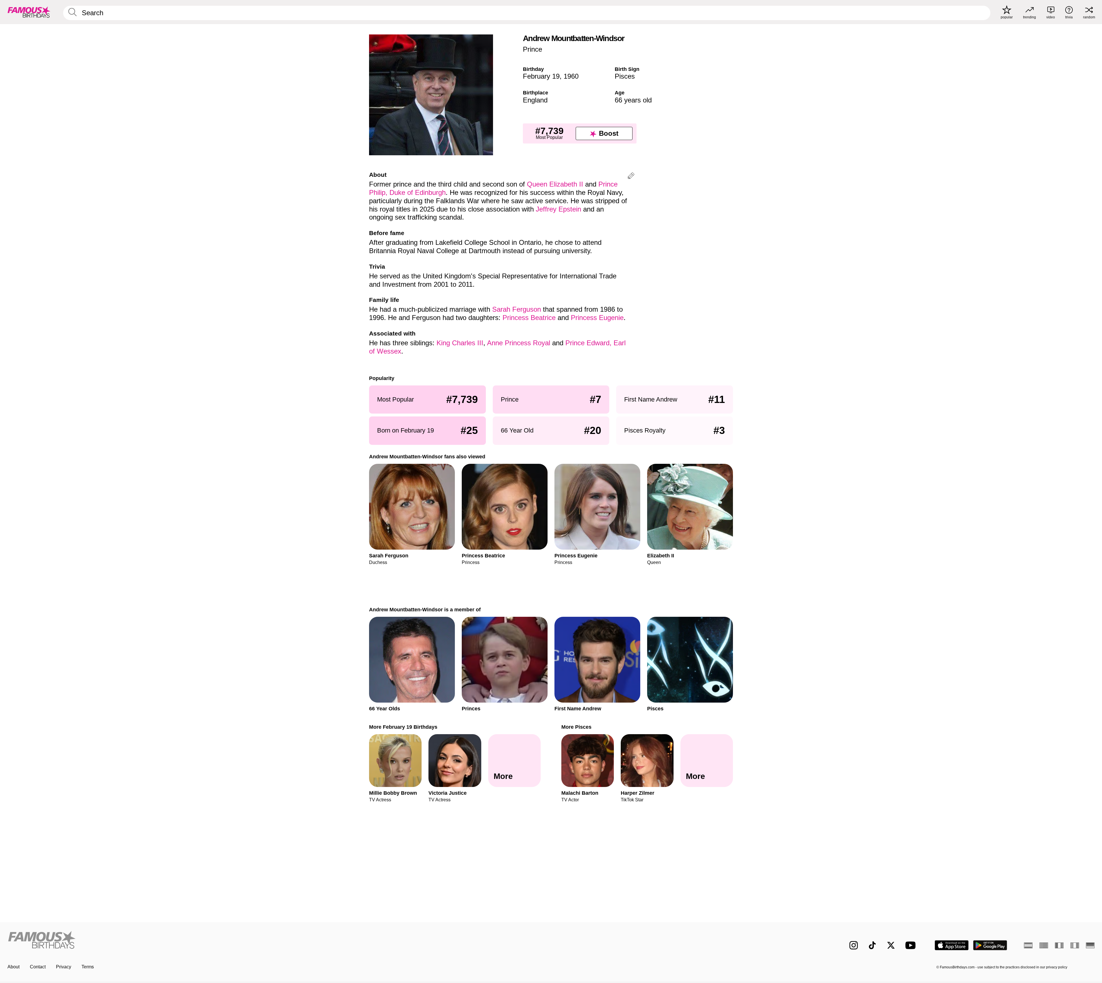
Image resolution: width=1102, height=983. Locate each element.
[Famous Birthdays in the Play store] (990, 945)
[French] (1059, 945)
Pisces (625, 76)
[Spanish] (1028, 945)
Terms (88, 966)
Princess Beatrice (529, 317)
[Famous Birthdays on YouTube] (911, 945)
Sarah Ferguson (516, 309)
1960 (571, 76)
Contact (38, 966)
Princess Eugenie (597, 317)
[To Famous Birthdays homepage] (29, 12)
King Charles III (459, 343)
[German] (1090, 945)
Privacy (63, 966)
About (13, 966)
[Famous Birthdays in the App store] (952, 945)
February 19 (541, 76)
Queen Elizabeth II (555, 184)
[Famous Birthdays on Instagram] (853, 945)
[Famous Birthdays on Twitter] (891, 945)
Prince (532, 49)
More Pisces (576, 727)
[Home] (277, 941)
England (535, 100)
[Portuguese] (1043, 945)
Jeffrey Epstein (558, 209)
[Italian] (1074, 945)
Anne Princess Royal (518, 343)
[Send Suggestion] (631, 176)
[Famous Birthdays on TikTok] (872, 945)
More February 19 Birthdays (403, 727)
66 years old (633, 100)
